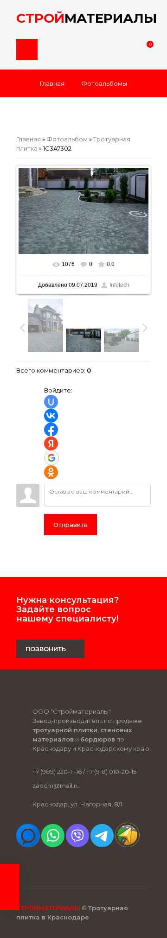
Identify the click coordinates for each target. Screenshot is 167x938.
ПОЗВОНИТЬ (46, 649)
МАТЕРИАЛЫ (83, 18)
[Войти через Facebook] (51, 430)
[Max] (28, 845)
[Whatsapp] (52, 845)
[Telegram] (102, 845)
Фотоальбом (67, 139)
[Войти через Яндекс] (51, 443)
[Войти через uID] (51, 402)
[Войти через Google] (51, 457)
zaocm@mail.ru (56, 785)
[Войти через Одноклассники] (51, 472)
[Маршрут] (127, 845)
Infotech (119, 285)
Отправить (70, 524)
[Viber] (77, 845)
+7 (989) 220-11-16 (57, 771)
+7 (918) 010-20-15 (111, 771)
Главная (52, 83)
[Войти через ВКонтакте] (51, 416)
